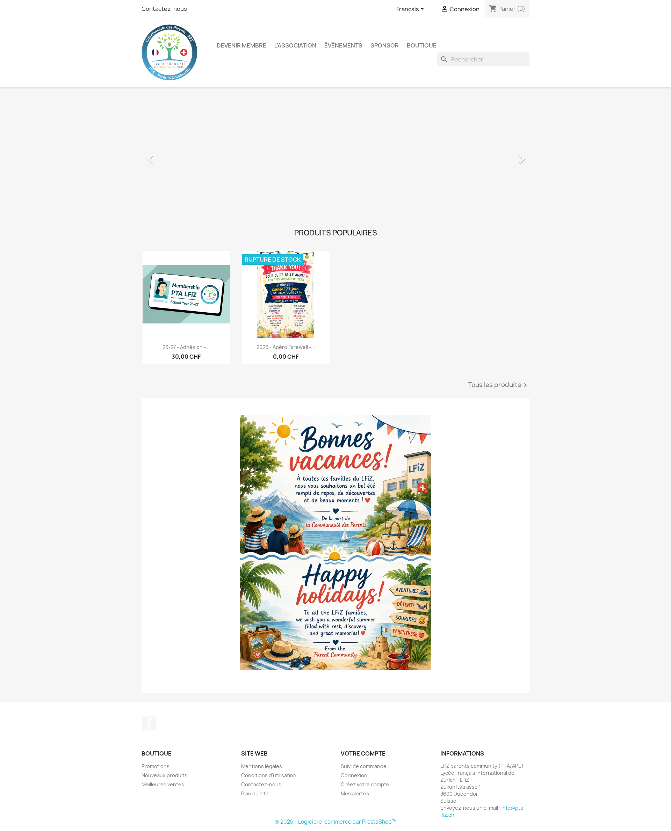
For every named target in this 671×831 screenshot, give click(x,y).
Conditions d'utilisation (268, 775)
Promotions (155, 766)
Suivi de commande (364, 766)
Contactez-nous (164, 9)
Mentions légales (261, 766)
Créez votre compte (365, 784)
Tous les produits (498, 385)
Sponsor (384, 45)
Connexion (354, 775)
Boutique (421, 45)
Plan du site (255, 793)
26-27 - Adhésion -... (186, 347)
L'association (295, 45)
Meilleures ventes (163, 784)
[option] (335, 155)
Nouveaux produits (164, 775)
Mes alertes (355, 793)
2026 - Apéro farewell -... (286, 347)
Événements (343, 45)
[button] (171, 155)
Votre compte (363, 753)
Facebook (149, 723)
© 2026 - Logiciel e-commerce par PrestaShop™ (336, 821)
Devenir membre (241, 45)
